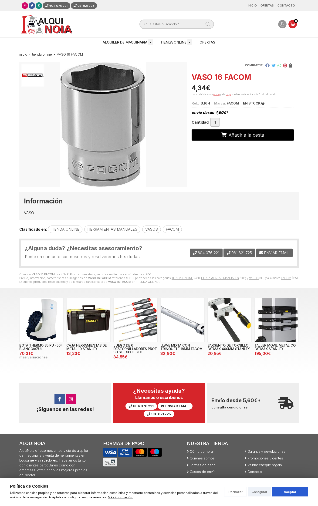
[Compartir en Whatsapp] (279, 65)
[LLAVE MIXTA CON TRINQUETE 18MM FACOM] (182, 320)
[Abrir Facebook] (32, 5)
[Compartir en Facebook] (267, 65)
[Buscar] (208, 24)
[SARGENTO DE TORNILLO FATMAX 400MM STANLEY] (229, 320)
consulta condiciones (229, 407)
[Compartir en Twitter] (273, 65)
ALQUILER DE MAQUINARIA (125, 42)
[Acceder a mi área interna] (282, 24)
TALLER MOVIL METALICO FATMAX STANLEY (275, 347)
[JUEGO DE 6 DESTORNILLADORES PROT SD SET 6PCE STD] (135, 320)
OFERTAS (207, 42)
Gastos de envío (203, 471)
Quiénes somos (202, 458)
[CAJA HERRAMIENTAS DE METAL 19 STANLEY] (88, 320)
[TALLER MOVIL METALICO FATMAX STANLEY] (276, 320)
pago (228, 94)
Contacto (254, 471)
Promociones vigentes (265, 458)
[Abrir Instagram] (25, 5)
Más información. (120, 497)
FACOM (286, 278)
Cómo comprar (202, 451)
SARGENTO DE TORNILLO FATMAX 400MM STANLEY (228, 347)
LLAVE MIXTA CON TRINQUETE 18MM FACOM (181, 347)
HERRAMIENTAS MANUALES (220, 278)
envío (216, 94)
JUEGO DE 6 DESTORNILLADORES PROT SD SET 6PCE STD (135, 348)
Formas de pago (203, 465)
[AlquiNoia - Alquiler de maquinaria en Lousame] (46, 24)
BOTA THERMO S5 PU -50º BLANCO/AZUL (40, 347)
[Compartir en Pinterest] (285, 65)
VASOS (254, 278)
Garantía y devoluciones (266, 451)
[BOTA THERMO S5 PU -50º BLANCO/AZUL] (41, 320)
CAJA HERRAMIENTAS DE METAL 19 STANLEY (86, 347)
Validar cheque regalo (264, 465)
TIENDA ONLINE (173, 42)
